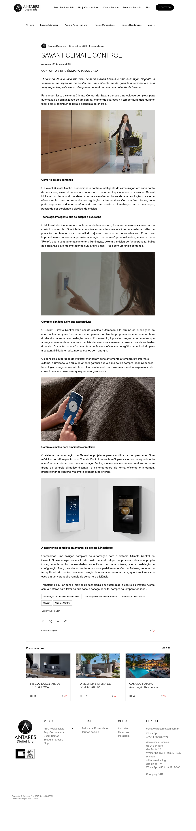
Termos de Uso (90, 731)
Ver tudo (166, 647)
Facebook (123, 732)
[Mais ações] (153, 46)
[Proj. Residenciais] (73, 729)
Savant (46, 603)
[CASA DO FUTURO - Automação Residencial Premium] (148, 666)
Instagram (124, 735)
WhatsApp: (152, 733)
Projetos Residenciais (131, 25)
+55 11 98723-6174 (157, 737)
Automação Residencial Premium (101, 596)
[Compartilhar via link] (65, 621)
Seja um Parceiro (53, 739)
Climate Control (62, 603)
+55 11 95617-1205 (170, 752)
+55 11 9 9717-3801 (170, 767)
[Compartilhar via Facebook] (42, 621)
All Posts (30, 25)
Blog (46, 743)
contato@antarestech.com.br (162, 728)
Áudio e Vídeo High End (76, 25)
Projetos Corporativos (104, 25)
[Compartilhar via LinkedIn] (57, 621)
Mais (150, 25)
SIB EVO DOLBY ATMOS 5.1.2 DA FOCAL (45, 685)
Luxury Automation (49, 25)
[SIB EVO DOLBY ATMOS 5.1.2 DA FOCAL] (48, 666)
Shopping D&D (154, 774)
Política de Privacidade (95, 728)
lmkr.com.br (33, 798)
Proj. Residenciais (53, 728)
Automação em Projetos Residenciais (61, 596)
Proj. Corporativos (53, 732)
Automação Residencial (133, 596)
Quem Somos (51, 735)
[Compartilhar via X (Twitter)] (50, 621)
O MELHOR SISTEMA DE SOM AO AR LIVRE (95, 685)
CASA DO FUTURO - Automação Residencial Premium (143, 685)
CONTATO (153, 721)
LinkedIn (123, 728)
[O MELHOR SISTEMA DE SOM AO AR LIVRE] (98, 666)
